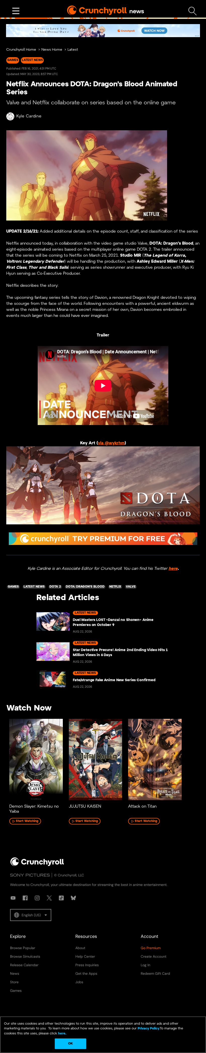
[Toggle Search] (192, 11)
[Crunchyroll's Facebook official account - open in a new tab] (25, 898)
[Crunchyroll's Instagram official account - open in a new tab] (37, 898)
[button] (30, 915)
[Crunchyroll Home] (37, 865)
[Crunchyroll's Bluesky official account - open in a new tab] (73, 898)
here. (61, 1033)
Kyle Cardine (28, 116)
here (173, 569)
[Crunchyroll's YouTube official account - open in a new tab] (13, 898)
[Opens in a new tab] (103, 30)
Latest (73, 49)
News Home (51, 49)
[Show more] (15, 11)
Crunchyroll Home (21, 49)
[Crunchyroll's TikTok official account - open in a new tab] (61, 898)
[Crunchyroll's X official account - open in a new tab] (49, 898)
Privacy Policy (148, 1028)
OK (70, 1043)
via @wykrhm (111, 443)
